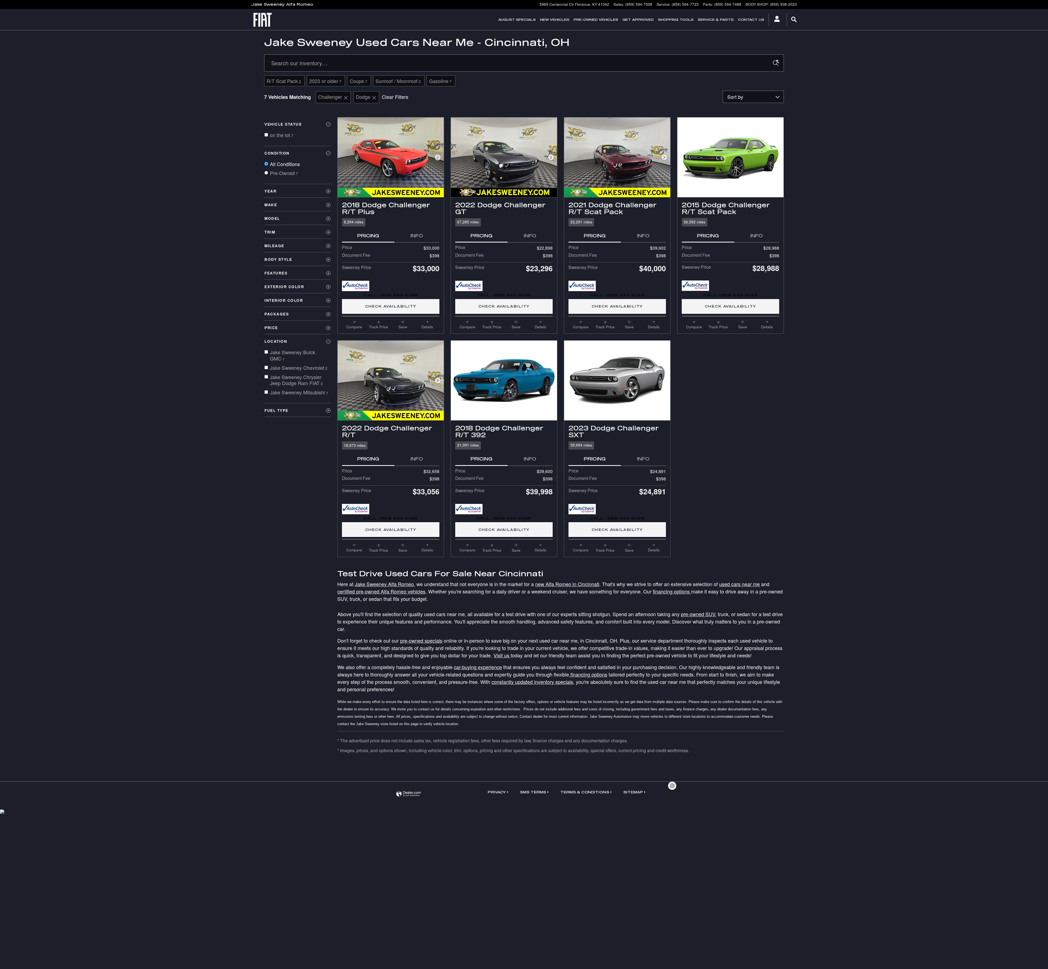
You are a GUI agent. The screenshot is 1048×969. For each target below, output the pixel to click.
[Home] (265, 19)
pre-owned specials (421, 640)
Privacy (497, 792)
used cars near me (739, 583)
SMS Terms (533, 792)
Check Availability (390, 306)
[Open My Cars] (775, 19)
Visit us (502, 655)
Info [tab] (416, 235)
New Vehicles (554, 19)
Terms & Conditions (584, 792)
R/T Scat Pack (284, 80)
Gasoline (440, 80)
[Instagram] (672, 786)
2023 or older (325, 80)
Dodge (363, 96)
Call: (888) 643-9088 (391, 295)
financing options (672, 591)
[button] (390, 222)
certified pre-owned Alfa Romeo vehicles (381, 591)
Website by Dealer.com (408, 794)
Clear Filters (395, 96)
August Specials (517, 19)
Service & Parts (716, 19)
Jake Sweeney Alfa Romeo (384, 583)
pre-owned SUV (698, 614)
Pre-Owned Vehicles (596, 19)
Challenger (330, 96)
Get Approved (638, 19)
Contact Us (751, 19)
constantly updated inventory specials (532, 681)
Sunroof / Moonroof (398, 80)
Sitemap (633, 792)
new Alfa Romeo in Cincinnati (567, 583)
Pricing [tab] (368, 235)
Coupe (358, 80)
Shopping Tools (675, 19)
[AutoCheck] (355, 286)
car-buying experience (478, 666)
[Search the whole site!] (794, 19)
